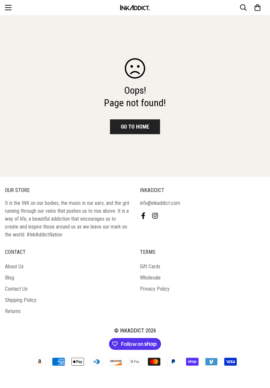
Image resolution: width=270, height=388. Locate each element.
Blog (9, 278)
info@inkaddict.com (160, 203)
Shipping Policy (21, 300)
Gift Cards (150, 266)
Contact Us (16, 289)
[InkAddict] (135, 7)
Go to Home (135, 127)
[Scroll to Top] (257, 352)
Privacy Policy (155, 289)
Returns (13, 311)
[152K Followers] (155, 215)
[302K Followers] (143, 215)
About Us (14, 266)
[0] (257, 7)
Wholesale (150, 278)
